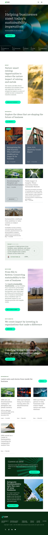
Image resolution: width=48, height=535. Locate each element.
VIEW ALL (42, 381)
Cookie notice (38, 522)
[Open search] (38, 2)
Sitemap (44, 521)
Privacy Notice (32, 522)
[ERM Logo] (7, 2)
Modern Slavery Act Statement (14, 522)
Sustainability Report (5, 522)
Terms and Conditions (25, 522)
